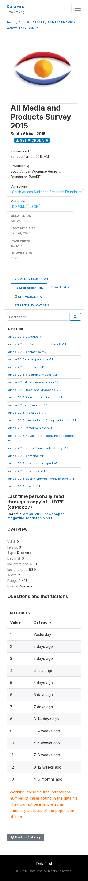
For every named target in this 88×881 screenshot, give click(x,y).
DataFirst (16, 6)
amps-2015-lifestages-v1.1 (27, 412)
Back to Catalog (27, 837)
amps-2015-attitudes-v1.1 (26, 336)
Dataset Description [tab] (31, 278)
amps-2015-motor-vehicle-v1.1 (30, 428)
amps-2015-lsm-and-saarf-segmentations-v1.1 (42, 420)
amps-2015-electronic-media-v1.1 (32, 374)
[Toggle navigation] (77, 8)
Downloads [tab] (61, 287)
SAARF (39, 22)
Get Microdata (33, 140)
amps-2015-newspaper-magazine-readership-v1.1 (36, 516)
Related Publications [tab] (32, 305)
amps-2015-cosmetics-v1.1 (27, 352)
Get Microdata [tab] (29, 296)
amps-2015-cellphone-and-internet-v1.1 (37, 344)
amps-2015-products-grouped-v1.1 (33, 463)
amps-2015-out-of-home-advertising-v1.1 (38, 448)
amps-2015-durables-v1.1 (26, 367)
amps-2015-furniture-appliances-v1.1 (35, 397)
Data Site (25, 22)
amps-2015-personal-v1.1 (26, 456)
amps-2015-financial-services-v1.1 (33, 382)
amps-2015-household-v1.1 (27, 405)
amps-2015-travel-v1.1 (24, 486)
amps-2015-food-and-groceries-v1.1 (34, 390)
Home (11, 22)
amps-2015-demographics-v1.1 (30, 359)
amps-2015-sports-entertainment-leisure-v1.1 (41, 478)
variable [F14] (32, 27)
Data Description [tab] (29, 288)
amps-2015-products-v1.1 (26, 471)
